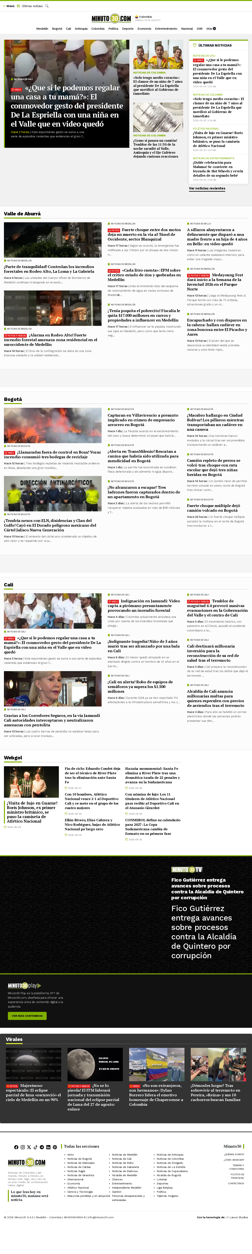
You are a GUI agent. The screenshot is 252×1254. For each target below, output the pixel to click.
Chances (117, 1179)
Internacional (75, 1179)
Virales (14, 1039)
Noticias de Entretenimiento (213, 158)
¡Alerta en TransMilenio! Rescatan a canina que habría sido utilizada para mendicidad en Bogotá (143, 456)
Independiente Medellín (126, 1187)
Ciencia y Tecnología (80, 1191)
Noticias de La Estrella (171, 1167)
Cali (68, 28)
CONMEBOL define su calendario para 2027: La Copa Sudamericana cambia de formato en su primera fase (152, 827)
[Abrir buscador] (46, 6)
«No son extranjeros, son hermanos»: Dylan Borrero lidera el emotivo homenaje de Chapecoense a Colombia (156, 1095)
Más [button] (209, 28)
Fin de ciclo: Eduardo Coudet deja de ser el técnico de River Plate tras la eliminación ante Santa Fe (92, 775)
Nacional (187, 28)
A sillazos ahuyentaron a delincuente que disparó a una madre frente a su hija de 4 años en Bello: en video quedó (217, 236)
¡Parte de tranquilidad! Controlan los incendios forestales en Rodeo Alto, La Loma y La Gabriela (49, 269)
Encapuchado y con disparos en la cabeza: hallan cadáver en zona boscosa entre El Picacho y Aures (217, 327)
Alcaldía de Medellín (124, 1175)
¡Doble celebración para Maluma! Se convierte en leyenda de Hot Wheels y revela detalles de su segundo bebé (218, 169)
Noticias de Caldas (79, 1167)
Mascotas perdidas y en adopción (88, 1195)
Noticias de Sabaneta (125, 1167)
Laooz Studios (239, 1217)
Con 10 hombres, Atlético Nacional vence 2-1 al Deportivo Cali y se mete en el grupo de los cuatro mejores (92, 801)
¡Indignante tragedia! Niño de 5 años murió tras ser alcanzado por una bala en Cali (144, 645)
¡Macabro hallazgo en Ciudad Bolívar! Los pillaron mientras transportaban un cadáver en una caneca (215, 422)
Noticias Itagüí (76, 1171)
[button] (8, 6)
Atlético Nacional (206, 128)
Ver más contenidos (27, 1015)
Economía (144, 28)
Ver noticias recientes (207, 188)
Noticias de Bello (200, 223)
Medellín (42, 28)
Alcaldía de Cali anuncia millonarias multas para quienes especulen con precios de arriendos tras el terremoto (215, 698)
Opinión (116, 1191)
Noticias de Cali (23, 79)
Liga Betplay (164, 1187)
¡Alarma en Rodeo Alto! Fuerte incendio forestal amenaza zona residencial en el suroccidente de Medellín (50, 339)
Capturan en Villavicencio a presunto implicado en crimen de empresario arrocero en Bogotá (143, 419)
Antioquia (81, 28)
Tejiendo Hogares (167, 1195)
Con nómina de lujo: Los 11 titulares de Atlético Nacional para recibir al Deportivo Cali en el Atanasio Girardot (152, 801)
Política (113, 28)
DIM (199, 28)
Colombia (97, 28)
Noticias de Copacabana (172, 1171)
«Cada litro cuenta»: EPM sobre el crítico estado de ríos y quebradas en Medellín (144, 274)
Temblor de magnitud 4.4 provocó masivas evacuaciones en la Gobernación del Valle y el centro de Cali (217, 607)
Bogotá (57, 28)
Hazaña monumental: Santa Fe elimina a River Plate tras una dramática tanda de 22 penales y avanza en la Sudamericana (152, 775)
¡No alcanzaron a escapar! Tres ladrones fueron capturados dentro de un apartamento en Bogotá (144, 492)
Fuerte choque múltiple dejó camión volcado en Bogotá (213, 508)
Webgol (13, 758)
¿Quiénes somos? (234, 1154)
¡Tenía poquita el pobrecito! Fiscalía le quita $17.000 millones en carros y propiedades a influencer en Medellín (144, 315)
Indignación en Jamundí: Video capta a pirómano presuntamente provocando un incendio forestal (144, 605)
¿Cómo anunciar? (234, 1159)
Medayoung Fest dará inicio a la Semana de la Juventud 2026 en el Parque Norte (215, 282)
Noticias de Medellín (202, 269)
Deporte (127, 28)
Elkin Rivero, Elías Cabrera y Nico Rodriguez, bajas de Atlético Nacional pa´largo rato (92, 824)
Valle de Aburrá (22, 214)
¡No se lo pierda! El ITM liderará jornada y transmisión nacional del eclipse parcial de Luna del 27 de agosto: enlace (93, 1097)
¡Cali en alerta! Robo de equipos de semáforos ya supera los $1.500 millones (140, 686)
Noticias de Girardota (80, 1175)
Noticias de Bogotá (201, 409)
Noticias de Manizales (81, 1162)
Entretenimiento (166, 28)
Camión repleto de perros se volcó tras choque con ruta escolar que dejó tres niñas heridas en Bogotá (213, 467)
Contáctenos (236, 1183)
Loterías (162, 1179)
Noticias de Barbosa (124, 1171)
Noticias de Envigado (170, 1162)
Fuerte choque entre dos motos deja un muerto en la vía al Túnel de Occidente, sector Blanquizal (144, 234)
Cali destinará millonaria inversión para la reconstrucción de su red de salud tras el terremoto (213, 653)
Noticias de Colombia (149, 72)
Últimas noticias (32, 6)
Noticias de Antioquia (170, 1154)
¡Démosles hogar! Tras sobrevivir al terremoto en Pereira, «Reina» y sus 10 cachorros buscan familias (215, 1092)
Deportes (162, 1183)
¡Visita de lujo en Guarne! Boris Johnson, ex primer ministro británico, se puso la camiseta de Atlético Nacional (218, 139)
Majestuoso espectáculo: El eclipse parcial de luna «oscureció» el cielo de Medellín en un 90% (33, 1092)
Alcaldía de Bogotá (169, 1175)
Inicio (70, 1154)
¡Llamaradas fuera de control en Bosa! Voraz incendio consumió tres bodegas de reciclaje (52, 454)
